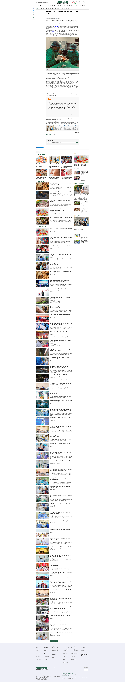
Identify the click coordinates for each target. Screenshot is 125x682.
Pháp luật (37, 649)
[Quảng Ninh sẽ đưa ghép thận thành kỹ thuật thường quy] (42, 318)
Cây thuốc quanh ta (55, 650)
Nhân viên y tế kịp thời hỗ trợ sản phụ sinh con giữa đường (60, 341)
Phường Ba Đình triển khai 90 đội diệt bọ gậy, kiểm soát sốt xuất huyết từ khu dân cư (60, 375)
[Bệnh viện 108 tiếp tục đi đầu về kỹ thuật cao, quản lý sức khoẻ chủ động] (42, 533)
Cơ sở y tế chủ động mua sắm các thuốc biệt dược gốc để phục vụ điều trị (41, 165)
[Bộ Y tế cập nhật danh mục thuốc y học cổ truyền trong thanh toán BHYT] (42, 429)
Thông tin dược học (47, 656)
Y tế (38, 5)
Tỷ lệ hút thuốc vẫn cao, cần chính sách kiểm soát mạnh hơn (61, 238)
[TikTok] (73, 1)
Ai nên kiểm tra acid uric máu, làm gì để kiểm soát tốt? (60, 201)
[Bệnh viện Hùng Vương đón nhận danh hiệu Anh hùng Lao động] (42, 335)
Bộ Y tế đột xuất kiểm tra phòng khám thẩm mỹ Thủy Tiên (60, 625)
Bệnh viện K (57, 26)
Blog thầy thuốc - (52, 394)
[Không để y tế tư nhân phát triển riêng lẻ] (42, 524)
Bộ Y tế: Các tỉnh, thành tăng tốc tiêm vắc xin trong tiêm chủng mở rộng (60, 444)
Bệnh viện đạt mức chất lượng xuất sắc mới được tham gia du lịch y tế (61, 401)
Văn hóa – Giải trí (84, 653)
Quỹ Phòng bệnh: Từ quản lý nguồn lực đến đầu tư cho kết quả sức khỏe (61, 573)
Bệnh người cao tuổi (66, 647)
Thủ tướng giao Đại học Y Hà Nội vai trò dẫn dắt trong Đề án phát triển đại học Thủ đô (60, 547)
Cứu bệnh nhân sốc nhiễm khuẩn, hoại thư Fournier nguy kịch (59, 358)
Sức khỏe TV (49, 5)
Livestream (46, 651)
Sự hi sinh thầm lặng (60, 8)
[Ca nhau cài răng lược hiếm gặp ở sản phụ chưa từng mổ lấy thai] (42, 541)
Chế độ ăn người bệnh (74, 650)
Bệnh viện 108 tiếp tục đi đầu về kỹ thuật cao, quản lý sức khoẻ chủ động (60, 530)
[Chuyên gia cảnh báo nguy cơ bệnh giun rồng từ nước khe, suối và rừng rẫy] (42, 352)
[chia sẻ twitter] (33, 10)
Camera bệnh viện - (53, 463)
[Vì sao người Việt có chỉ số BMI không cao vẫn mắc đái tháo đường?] (42, 292)
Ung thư (64, 656)
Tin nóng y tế (42, 8)
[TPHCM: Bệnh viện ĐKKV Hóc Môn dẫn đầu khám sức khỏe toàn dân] (42, 266)
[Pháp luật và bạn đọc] (78, 3)
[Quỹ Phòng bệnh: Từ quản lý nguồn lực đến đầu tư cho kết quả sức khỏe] (42, 576)
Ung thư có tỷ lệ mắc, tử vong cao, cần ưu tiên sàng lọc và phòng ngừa (60, 513)
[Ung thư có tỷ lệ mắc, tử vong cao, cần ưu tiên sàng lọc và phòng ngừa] (42, 515)
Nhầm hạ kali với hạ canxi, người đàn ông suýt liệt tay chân (61, 633)
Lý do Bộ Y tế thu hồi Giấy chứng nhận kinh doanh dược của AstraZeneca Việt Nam (61, 209)
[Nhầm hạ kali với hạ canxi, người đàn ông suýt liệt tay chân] (42, 636)
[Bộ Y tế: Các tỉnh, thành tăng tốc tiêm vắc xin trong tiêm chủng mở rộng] (42, 447)
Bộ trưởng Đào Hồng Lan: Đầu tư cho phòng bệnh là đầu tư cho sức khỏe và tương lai (61, 582)
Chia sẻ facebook (40, 147)
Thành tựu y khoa (48, 8)
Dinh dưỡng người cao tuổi (75, 649)
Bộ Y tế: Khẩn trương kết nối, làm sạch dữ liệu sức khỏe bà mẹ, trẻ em (61, 504)
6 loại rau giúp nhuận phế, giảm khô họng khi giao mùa (84, 202)
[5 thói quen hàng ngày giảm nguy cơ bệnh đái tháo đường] (81, 189)
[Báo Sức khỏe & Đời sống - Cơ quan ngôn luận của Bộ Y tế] (62, 2)
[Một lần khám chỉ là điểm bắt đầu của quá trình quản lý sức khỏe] (42, 601)
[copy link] (33, 12)
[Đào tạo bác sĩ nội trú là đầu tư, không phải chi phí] (81, 221)
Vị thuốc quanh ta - (83, 211)
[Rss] (87, 667)
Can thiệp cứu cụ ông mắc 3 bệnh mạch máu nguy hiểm (61, 496)
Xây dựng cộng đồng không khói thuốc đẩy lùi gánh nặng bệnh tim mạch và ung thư (60, 367)
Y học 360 (53, 5)
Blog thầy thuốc (54, 8)
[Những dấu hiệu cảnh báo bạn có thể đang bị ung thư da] (54, 172)
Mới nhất (53, 134)
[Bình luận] (33, 17)
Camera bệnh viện (67, 8)
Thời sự (41, 5)
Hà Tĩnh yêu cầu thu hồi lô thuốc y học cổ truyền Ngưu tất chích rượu (60, 184)
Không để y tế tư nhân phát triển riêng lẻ (59, 521)
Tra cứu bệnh (45, 5)
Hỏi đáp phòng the (73, 656)
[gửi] (77, 142)
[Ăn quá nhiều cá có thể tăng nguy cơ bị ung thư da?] (41, 172)
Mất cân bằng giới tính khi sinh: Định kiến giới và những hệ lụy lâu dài (61, 435)
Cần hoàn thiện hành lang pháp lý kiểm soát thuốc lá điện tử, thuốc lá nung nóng (61, 324)
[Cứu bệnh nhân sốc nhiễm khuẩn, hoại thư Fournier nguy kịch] (42, 361)
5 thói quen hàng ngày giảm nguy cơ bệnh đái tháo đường (81, 195)
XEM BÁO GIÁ (71, 673)
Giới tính (65, 5)
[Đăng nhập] (83, 1)
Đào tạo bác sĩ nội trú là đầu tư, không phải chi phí (81, 227)
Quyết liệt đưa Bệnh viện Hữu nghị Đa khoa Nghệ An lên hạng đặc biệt (61, 564)
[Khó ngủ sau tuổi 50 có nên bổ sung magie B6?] (42, 195)
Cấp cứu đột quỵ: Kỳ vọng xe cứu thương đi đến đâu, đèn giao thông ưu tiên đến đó (60, 607)
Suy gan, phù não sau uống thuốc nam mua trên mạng (60, 461)
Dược (56, 5)
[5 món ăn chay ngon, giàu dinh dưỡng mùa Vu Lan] (42, 221)
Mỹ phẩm (64, 659)
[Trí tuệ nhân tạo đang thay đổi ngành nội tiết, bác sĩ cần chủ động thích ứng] (42, 249)
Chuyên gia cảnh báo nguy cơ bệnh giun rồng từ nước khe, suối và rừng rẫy (60, 349)
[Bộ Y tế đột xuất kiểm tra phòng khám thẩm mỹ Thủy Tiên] (42, 627)
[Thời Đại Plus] (83, 3)
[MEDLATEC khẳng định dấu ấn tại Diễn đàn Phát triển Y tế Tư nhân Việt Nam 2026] (42, 421)
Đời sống (82, 655)
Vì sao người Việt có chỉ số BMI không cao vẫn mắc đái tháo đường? (60, 289)
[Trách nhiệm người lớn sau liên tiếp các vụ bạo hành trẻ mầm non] (42, 395)
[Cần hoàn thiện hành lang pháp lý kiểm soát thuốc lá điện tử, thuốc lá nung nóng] (42, 326)
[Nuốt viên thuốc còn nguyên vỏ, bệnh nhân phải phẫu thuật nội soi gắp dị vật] (42, 455)
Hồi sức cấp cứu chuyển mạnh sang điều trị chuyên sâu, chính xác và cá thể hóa (59, 281)
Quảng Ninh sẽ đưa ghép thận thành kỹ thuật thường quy (60, 315)
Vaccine (45, 659)
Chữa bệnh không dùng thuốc (55, 652)
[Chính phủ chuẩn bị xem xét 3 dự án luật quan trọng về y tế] (42, 300)
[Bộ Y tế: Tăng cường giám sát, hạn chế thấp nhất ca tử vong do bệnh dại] (42, 309)
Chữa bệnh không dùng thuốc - (79, 197)
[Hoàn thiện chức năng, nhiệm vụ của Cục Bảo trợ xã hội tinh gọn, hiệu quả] (42, 593)
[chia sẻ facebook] (33, 8)
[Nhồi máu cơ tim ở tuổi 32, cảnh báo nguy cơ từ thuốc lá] (42, 257)
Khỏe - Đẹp (73, 5)
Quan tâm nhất (48, 134)
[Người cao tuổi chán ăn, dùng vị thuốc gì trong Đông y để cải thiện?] (77, 209)
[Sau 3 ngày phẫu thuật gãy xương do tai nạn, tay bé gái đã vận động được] (42, 558)
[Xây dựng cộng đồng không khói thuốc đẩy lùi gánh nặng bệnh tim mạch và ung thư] (42, 369)
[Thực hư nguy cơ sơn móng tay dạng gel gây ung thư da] (66, 172)
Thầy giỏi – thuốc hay (55, 647)
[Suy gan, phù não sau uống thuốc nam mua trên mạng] (42, 464)
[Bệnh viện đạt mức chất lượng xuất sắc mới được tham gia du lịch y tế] (42, 404)
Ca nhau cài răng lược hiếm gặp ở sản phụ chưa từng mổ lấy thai (60, 539)
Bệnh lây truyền (73, 659)
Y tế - (50, 211)
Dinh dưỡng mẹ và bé (74, 647)
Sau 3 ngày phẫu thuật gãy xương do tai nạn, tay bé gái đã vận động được (60, 556)
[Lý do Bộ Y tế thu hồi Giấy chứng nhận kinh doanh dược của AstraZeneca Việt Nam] (42, 212)
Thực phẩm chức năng (74, 653)
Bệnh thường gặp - (53, 203)
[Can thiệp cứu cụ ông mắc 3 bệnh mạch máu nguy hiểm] (42, 498)
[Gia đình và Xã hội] (74, 3)
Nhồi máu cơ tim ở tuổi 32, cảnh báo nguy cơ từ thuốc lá (60, 255)
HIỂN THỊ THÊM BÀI (54, 641)
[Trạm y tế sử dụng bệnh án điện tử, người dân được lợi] (42, 619)
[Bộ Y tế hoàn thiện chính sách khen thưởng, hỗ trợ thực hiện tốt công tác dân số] (42, 386)
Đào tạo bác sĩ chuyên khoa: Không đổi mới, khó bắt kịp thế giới (84, 241)
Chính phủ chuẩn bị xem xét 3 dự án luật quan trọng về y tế (60, 298)
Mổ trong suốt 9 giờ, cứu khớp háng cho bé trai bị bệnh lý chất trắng (61, 478)
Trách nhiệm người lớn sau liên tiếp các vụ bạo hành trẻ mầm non (60, 392)
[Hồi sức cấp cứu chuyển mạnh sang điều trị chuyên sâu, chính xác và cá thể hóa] (42, 283)
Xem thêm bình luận (49, 137)
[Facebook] (85, 667)
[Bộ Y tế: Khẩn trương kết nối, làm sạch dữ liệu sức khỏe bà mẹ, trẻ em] (42, 507)
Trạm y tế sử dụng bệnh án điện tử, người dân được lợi (60, 616)
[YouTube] (76, 1)
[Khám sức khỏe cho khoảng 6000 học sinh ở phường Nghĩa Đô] (42, 490)
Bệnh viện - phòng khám (55, 649)
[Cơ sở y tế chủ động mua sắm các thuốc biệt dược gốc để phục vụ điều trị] (41, 159)
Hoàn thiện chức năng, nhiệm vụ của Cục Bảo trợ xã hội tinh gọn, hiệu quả (61, 590)
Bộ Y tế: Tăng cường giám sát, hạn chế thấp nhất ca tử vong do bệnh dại (60, 306)
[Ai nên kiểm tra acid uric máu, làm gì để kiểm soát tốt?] (42, 203)
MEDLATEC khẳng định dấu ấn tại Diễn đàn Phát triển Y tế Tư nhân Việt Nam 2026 (60, 418)
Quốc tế (37, 650)
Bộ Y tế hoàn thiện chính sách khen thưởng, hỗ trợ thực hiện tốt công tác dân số (61, 384)
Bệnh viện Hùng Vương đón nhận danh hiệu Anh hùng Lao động (60, 332)
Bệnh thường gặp (65, 649)
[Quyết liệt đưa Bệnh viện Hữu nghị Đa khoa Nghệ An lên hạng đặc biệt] (42, 567)
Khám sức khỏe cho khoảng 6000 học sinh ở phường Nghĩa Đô (60, 487)
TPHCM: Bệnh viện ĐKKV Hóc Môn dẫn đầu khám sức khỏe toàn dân (61, 263)
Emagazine (54, 656)
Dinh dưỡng (69, 5)
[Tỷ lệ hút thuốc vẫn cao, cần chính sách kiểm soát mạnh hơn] (42, 240)
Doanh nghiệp (83, 650)
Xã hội (37, 647)
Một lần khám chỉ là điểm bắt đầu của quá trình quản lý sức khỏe (60, 599)
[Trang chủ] (37, 6)
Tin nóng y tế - (52, 489)
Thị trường (83, 5)
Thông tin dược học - (53, 193)
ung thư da (54, 31)
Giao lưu (45, 650)
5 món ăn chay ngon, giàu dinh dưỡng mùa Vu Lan (61, 217)
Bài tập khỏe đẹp (65, 662)
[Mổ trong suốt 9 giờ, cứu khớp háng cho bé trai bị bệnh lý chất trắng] (42, 481)
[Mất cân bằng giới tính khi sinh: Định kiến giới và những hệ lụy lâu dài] (42, 438)
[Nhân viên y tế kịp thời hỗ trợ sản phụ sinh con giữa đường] (42, 343)
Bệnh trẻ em (65, 653)
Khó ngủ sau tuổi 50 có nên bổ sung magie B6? (60, 191)
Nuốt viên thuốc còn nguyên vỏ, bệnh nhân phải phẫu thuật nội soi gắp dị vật (60, 453)
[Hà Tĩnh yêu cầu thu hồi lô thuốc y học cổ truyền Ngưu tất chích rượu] (42, 186)
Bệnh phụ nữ (65, 650)
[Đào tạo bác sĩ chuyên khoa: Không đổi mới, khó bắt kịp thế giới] (77, 242)
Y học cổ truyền (60, 5)
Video (53, 657)
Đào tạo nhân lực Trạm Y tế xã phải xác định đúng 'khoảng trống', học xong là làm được (61, 470)
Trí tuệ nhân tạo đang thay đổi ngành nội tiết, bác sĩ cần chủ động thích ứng (61, 246)
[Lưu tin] (33, 15)
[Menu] (86, 5)
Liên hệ (86, 669)
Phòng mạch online (78, 5)
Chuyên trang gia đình (84, 654)
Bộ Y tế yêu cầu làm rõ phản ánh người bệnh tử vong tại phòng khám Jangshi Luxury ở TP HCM (60, 410)
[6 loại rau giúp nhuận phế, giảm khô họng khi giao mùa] (77, 203)
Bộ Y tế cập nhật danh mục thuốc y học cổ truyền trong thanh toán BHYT (61, 427)
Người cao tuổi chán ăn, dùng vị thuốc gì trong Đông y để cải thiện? (84, 209)
